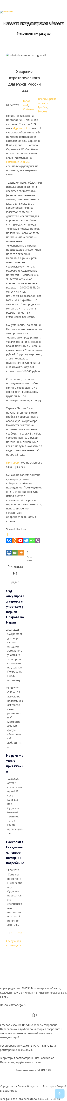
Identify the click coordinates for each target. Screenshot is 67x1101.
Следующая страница (13, 943)
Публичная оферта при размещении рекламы (29, 975)
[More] (21, 549)
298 (20, 933)
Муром (42, 111)
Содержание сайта (12, 956)
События (28, 109)
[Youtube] (20, 537)
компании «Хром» (17, 162)
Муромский (20, 128)
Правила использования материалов (23, 969)
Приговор (12, 462)
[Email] (15, 549)
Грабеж (42, 107)
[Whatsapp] (32, 537)
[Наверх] (60, 1094)
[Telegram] (26, 537)
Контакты (6, 981)
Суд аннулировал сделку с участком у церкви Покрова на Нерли (15, 606)
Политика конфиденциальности (20, 962)
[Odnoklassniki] (15, 537)
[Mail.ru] (9, 549)
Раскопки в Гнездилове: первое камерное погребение (15, 852)
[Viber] (37, 537)
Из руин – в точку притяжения (14, 763)
